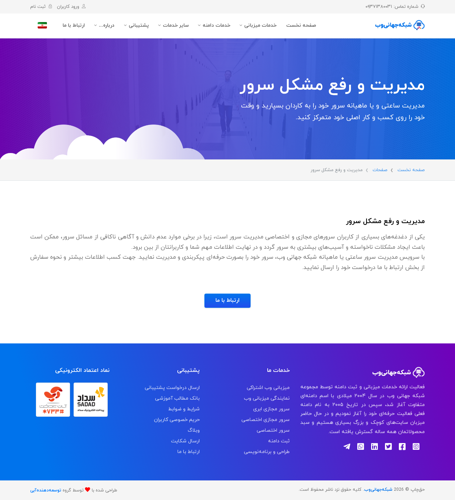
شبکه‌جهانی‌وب (378, 489)
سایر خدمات (176, 25)
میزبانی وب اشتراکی (268, 387)
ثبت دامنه (279, 441)
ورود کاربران (66, 7)
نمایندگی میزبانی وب (267, 398)
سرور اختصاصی (273, 430)
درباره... (106, 25)
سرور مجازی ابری (271, 409)
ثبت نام (38, 7)
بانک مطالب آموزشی (177, 398)
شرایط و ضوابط (183, 409)
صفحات (380, 170)
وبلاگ (193, 430)
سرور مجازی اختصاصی (265, 419)
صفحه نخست (301, 25)
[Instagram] (419, 447)
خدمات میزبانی (260, 25)
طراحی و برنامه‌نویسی (267, 451)
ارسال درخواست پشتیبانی (172, 387)
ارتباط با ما (74, 25)
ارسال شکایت (185, 441)
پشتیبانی (139, 25)
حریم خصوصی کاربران (176, 419)
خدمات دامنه (216, 25)
